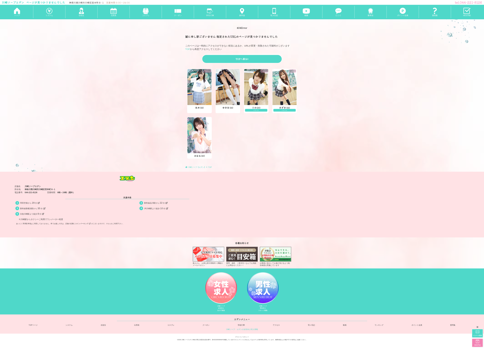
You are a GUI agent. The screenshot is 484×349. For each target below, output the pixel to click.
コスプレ (170, 325)
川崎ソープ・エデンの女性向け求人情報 (242, 329)
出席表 (136, 325)
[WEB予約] (467, 12)
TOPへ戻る (241, 59)
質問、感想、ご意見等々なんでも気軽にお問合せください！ (241, 264)
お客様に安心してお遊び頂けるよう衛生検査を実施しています (275, 264)
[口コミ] (338, 12)
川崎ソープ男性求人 (262, 308)
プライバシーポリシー (242, 337)
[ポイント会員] (403, 12)
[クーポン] (178, 12)
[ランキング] (370, 12)
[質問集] (435, 12)
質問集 (452, 325)
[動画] (306, 12)
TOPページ (33, 325)
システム (69, 325)
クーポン (206, 325)
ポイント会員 (417, 325)
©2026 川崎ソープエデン (185, 339)
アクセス (276, 325)
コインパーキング (81, 224)
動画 (344, 325)
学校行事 (241, 325)
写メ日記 (311, 325)
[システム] (49, 12)
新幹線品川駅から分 (154, 202)
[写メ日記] (274, 12)
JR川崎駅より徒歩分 (154, 208)
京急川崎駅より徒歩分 (30, 214)
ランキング (379, 325)
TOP (187, 49)
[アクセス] (242, 12)
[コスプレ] (146, 12)
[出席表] (113, 12)
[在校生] (81, 12)
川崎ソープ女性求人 (221, 308)
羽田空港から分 (28, 202)
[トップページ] (17, 12)
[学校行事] (210, 12)
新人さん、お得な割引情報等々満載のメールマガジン (208, 264)
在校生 (103, 325)
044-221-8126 (31, 192)
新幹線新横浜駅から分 (31, 208)
